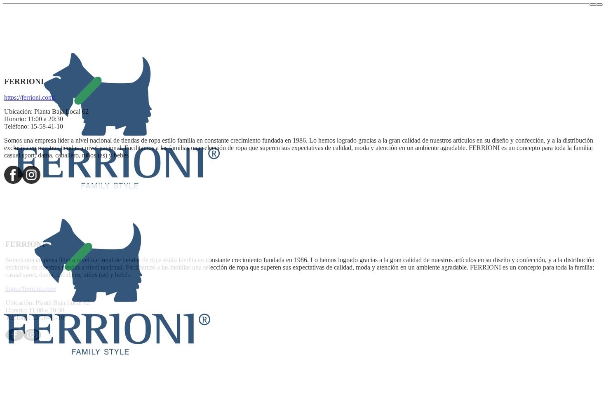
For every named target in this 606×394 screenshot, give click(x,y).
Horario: (15, 118)
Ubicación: (18, 111)
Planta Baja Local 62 (61, 111)
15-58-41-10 (47, 126)
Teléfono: (16, 126)
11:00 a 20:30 (45, 118)
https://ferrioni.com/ (29, 97)
